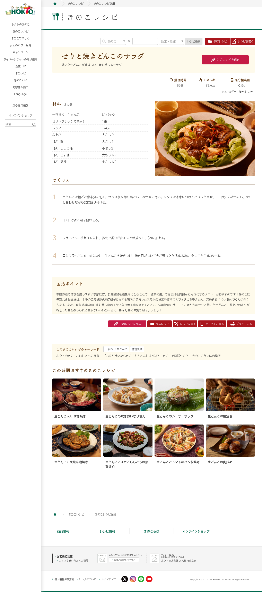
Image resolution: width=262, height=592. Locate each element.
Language (20, 94)
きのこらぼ (20, 80)
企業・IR (20, 66)
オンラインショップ (20, 115)
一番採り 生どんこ (116, 349)
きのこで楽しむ (20, 38)
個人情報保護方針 (64, 579)
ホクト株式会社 (55, 3)
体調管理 (137, 349)
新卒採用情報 (20, 105)
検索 (193, 41)
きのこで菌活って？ (175, 355)
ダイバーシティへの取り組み (20, 59)
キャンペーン (20, 52)
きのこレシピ (20, 31)
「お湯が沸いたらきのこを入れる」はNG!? (131, 355)
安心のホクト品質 (20, 45)
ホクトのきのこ (20, 24)
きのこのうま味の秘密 (206, 355)
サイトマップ (108, 579)
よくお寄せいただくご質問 (73, 560)
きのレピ (20, 73)
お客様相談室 (20, 87)
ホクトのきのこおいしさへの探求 (77, 355)
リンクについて (87, 579)
